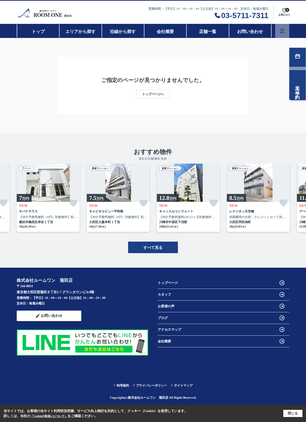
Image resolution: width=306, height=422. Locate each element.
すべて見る (153, 247)
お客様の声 (166, 306)
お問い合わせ (250, 31)
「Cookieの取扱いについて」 (49, 416)
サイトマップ (183, 385)
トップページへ (153, 94)
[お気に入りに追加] (73, 203)
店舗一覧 (207, 31)
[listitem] (48, 198)
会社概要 (165, 31)
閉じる (293, 413)
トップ (38, 31)
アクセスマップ (169, 329)
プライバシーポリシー (151, 385)
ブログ (163, 318)
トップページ (168, 283)
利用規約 (123, 385)
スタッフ (164, 294)
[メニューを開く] (282, 31)
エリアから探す (81, 31)
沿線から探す (123, 31)
